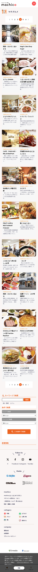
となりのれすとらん (9, 116)
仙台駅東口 (22, 77)
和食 (10, 44)
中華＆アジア (29, 258)
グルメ (8, 516)
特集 (8, 513)
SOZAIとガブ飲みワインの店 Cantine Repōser (10, 333)
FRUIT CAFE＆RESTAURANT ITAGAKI (8, 225)
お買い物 (24, 516)
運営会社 (6, 530)
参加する (24, 520)
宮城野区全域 (6, 44)
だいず (23, 261)
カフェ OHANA (8, 79)
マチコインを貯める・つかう (12, 498)
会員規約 (6, 533)
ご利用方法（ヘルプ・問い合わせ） (13, 501)
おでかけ (24, 513)
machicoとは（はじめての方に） (13, 495)
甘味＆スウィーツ (30, 44)
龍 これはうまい (25, 223)
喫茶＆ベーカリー (13, 77)
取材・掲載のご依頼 (9, 504)
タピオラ (23, 188)
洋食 (10, 114)
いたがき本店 (24, 368)
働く (8, 520)
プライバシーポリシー (10, 536)
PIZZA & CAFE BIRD (26, 331)
